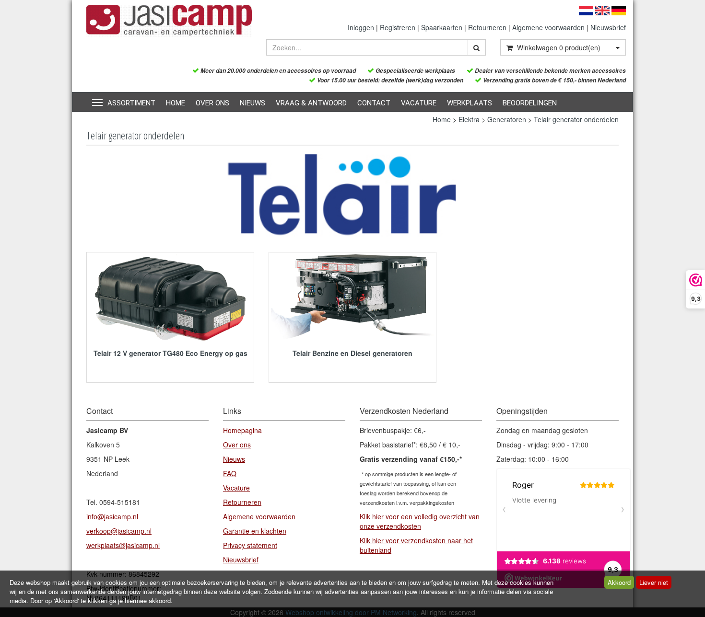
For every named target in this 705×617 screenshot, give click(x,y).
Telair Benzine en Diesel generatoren (352, 353)
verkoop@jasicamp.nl (119, 531)
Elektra (469, 119)
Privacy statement (250, 545)
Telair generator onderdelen (576, 119)
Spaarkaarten (441, 27)
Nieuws (252, 103)
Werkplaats (469, 103)
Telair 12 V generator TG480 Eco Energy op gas (170, 353)
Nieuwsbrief (608, 27)
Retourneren (487, 27)
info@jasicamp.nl (112, 516)
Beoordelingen (530, 103)
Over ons (212, 103)
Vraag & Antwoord (311, 103)
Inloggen (361, 27)
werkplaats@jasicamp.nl (123, 545)
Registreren (397, 27)
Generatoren (506, 119)
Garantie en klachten (254, 531)
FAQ (229, 473)
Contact (373, 103)
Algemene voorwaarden (548, 27)
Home (175, 103)
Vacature (418, 103)
